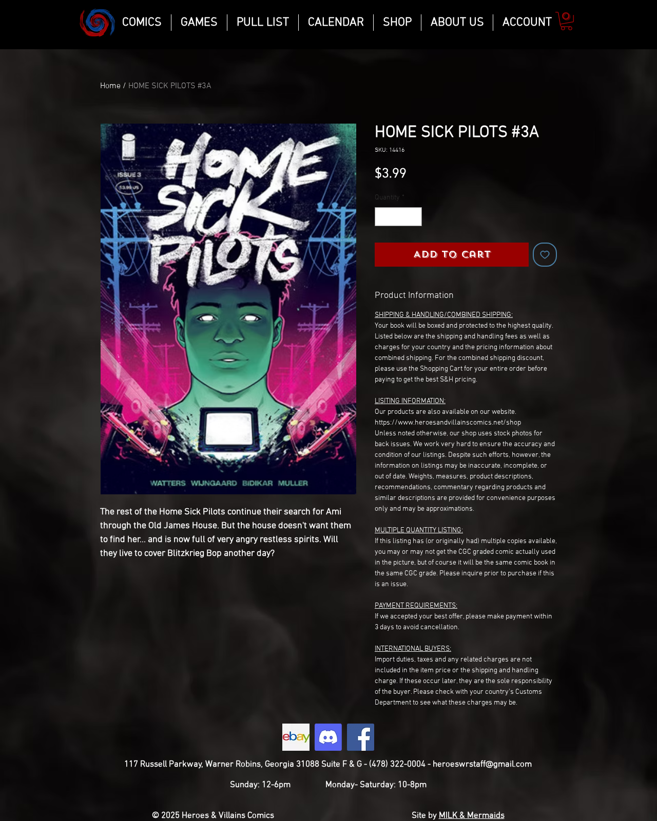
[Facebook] (360, 737)
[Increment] (414, 217)
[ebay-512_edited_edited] (296, 737)
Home (110, 86)
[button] (566, 21)
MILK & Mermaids (472, 816)
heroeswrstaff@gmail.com (482, 764)
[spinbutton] (398, 217)
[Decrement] (382, 217)
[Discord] (328, 737)
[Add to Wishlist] (545, 255)
